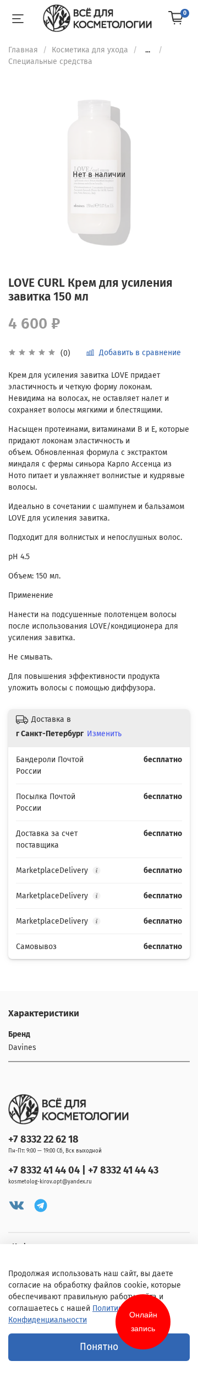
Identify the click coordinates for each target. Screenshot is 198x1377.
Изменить (104, 733)
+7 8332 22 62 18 (43, 1139)
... (147, 50)
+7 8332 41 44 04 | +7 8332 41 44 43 (83, 1170)
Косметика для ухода (90, 50)
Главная (23, 50)
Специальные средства (50, 61)
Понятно (99, 1347)
